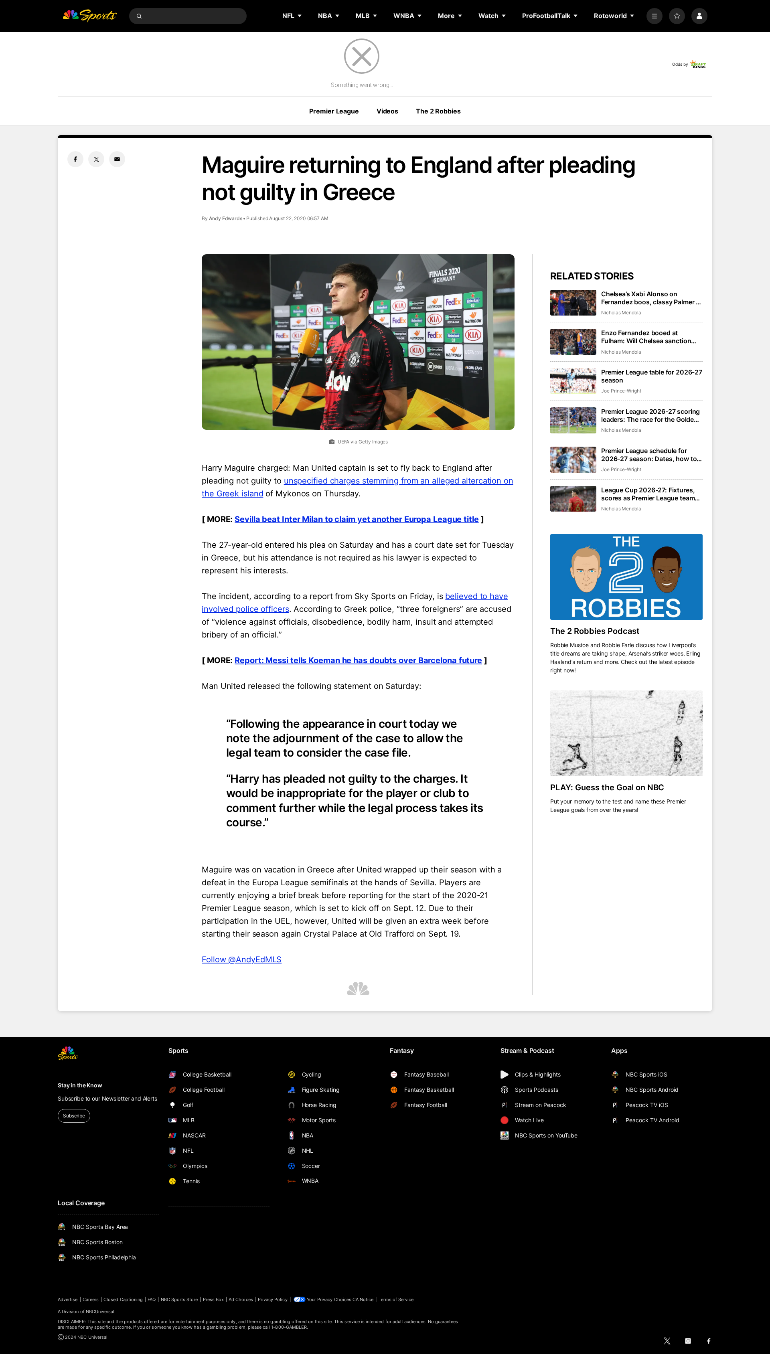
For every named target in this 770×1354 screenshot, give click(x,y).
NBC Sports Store (179, 1299)
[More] (654, 16)
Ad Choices (241, 1299)
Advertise (68, 1299)
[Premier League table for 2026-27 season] (573, 381)
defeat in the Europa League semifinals (275, 882)
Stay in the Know (80, 1085)
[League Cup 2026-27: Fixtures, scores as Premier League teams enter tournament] (573, 499)
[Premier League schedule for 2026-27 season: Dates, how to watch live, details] (573, 460)
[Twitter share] (96, 159)
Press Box (213, 1299)
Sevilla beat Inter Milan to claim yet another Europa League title (357, 519)
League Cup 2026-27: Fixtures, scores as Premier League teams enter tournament (649, 494)
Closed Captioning (123, 1299)
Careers (91, 1299)
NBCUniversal (100, 1311)
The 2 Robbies (438, 111)
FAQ (152, 1299)
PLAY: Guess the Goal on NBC (607, 787)
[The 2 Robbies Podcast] (626, 577)
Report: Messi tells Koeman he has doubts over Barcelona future (358, 660)
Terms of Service (396, 1299)
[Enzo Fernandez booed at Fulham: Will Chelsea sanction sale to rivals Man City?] (573, 342)
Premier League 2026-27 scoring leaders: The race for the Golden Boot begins (650, 415)
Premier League (334, 111)
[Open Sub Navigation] (300, 16)
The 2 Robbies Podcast (595, 631)
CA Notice (363, 1299)
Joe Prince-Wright (621, 391)
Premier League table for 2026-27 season (651, 376)
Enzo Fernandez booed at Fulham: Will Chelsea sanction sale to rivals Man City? (646, 337)
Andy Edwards (225, 218)
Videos (387, 111)
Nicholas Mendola (621, 313)
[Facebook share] (75, 159)
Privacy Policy (273, 1299)
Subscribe (74, 1116)
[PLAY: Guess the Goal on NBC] (626, 733)
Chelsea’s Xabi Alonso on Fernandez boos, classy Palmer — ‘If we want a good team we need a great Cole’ (651, 298)
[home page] (90, 16)
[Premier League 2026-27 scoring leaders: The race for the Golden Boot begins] (573, 420)
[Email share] (117, 159)
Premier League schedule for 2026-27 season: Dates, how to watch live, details (649, 455)
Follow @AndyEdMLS (242, 959)
